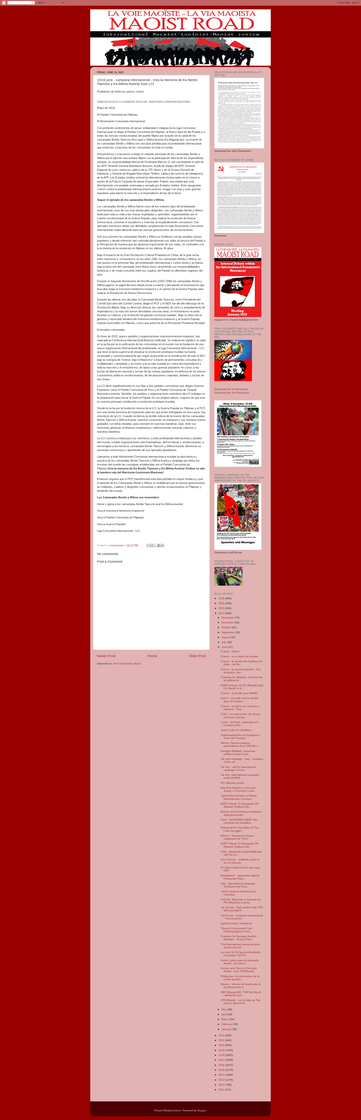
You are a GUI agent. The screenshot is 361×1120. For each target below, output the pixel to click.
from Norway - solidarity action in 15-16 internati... (240, 861)
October (226, 627)
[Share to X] (155, 545)
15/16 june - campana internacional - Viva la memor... (242, 917)
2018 (221, 1055)
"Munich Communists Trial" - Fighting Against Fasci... (237, 930)
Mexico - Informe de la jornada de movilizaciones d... (241, 986)
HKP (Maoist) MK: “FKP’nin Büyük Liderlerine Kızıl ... (241, 994)
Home (152, 656)
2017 (221, 1060)
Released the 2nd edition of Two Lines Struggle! (240, 829)
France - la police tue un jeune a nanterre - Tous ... (240, 708)
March (225, 1019)
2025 (221, 603)
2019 (221, 1050)
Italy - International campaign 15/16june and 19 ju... (238, 885)
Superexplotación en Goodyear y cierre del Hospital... (240, 737)
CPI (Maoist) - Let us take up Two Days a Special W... (241, 1002)
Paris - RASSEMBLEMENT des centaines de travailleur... (239, 821)
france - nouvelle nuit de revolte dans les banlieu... (239, 700)
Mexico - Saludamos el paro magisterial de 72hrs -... (237, 837)
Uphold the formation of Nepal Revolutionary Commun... (238, 797)
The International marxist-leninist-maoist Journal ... (241, 946)
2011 (221, 1089)
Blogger (201, 1110)
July (224, 642)
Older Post (197, 656)
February (227, 1024)
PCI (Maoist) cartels (232, 783)
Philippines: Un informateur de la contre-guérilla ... (240, 978)
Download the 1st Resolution (231, 389)
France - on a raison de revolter (240, 656)
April (224, 1014)
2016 (221, 1065)
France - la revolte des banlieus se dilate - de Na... (241, 663)
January (226, 1029)
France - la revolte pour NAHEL (239, 693)
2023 (221, 613)
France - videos (230, 651)
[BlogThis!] (152, 545)
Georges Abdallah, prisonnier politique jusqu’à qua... (238, 752)
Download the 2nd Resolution (231, 392)
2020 (221, 1045)
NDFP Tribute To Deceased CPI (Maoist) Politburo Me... (240, 805)
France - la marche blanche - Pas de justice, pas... (241, 671)
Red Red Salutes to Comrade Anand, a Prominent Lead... (238, 789)
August (226, 637)
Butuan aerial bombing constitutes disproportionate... (241, 813)
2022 (221, 1035)
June (224, 647)
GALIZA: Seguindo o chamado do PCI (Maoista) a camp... (241, 901)
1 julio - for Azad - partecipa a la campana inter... (240, 724)
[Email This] (148, 545)
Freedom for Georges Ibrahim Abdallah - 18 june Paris (238, 938)
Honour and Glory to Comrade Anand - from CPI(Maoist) (239, 970)
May (224, 1009)
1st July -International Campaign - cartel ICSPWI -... (241, 776)
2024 (221, 608)
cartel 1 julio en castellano (236, 730)
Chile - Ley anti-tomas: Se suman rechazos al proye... (240, 716)
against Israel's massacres (236, 923)
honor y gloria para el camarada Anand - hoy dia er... (240, 962)
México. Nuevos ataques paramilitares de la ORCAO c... (240, 744)
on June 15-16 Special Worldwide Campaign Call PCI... (241, 954)
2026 (221, 598)
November (228, 622)
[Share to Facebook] (159, 545)
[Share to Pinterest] (162, 545)
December (228, 617)
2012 (221, 1084)
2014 (221, 1074)
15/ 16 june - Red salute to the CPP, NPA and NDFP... (242, 909)
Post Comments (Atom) (127, 663)
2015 (221, 1070)
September (228, 632)
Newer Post (106, 656)
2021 (221, 1040)
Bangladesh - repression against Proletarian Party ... (240, 877)
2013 (221, 1080)
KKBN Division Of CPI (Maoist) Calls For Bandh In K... (242, 687)
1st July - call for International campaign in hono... (238, 768)
